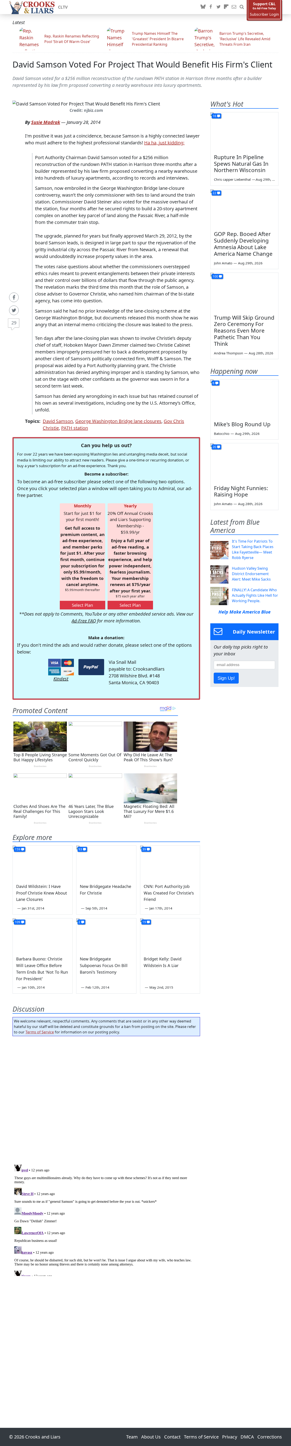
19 (144, 922)
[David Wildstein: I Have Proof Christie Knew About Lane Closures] (42, 862)
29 (13, 323)
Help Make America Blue (244, 612)
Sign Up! (226, 678)
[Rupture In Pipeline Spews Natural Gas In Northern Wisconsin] (244, 131)
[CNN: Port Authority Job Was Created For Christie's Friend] (170, 862)
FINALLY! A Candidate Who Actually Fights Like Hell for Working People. (255, 595)
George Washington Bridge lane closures (118, 421)
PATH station (74, 428)
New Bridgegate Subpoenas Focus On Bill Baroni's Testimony (104, 965)
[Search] (241, 7)
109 (17, 922)
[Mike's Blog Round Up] (244, 398)
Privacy (229, 1437)
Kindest (60, 679)
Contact (172, 1437)
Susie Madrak (45, 122)
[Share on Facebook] (14, 297)
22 (214, 193)
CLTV (63, 7)
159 (17, 849)
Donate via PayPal (91, 667)
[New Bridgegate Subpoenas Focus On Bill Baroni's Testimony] (106, 935)
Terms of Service (39, 1032)
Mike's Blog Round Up (242, 424)
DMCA (247, 1437)
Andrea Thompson (228, 353)
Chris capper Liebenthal (232, 179)
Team (132, 1437)
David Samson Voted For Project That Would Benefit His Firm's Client (142, 64)
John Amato (223, 263)
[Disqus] (106, 1219)
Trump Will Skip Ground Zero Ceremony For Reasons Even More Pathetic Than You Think (244, 330)
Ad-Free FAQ (84, 621)
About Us (151, 1437)
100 (215, 276)
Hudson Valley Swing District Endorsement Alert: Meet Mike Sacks (251, 574)
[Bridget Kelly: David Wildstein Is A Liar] (170, 935)
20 (214, 447)
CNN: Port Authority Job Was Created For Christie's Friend (169, 893)
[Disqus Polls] (106, 1098)
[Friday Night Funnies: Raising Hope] (244, 462)
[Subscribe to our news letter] (234, 7)
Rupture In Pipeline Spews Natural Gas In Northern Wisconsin (241, 163)
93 (80, 849)
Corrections (269, 1437)
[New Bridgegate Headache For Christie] (106, 862)
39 (144, 849)
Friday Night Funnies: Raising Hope (241, 491)
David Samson (58, 421)
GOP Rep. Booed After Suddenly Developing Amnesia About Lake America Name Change (243, 243)
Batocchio (221, 433)
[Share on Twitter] (14, 310)
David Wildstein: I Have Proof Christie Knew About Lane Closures (41, 893)
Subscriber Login (264, 14)
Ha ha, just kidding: (164, 143)
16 (214, 116)
